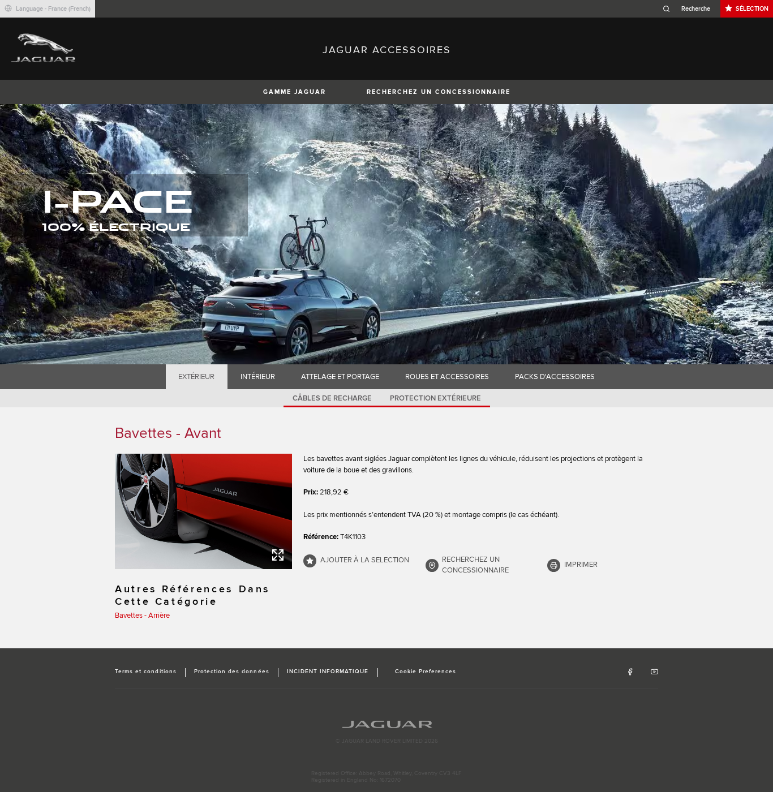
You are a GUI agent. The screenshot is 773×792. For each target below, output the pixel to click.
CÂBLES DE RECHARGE (332, 398)
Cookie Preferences (426, 671)
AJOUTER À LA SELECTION (364, 560)
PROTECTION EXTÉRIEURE (435, 398)
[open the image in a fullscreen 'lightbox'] (203, 511)
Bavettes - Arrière (142, 615)
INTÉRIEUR (258, 376)
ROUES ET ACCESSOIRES (447, 376)
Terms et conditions (146, 671)
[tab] (196, 376)
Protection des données (231, 671)
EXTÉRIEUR (196, 376)
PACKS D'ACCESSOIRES (555, 376)
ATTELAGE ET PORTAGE (340, 376)
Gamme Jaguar (294, 92)
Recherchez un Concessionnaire (438, 92)
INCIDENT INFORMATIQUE (328, 671)
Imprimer (581, 564)
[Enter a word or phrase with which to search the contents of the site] (689, 9)
